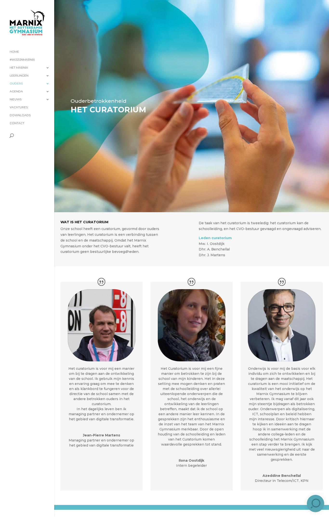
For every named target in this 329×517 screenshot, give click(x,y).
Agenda (16, 91)
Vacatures (19, 107)
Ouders (16, 83)
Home (14, 51)
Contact (17, 123)
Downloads (20, 115)
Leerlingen (19, 75)
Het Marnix (19, 67)
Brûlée (101, 511)
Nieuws (15, 99)
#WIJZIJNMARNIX (22, 59)
